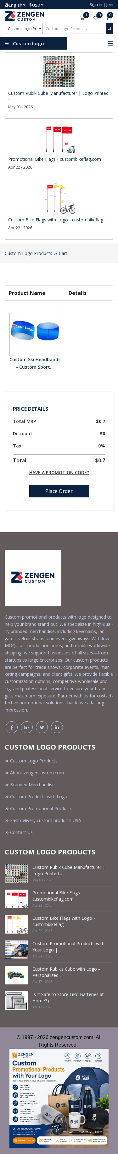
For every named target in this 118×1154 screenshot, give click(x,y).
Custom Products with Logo (38, 796)
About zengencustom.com (37, 773)
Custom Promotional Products (41, 808)
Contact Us (21, 832)
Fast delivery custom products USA (45, 820)
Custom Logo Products (28, 253)
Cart (63, 253)
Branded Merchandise (32, 785)
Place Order (59, 491)
